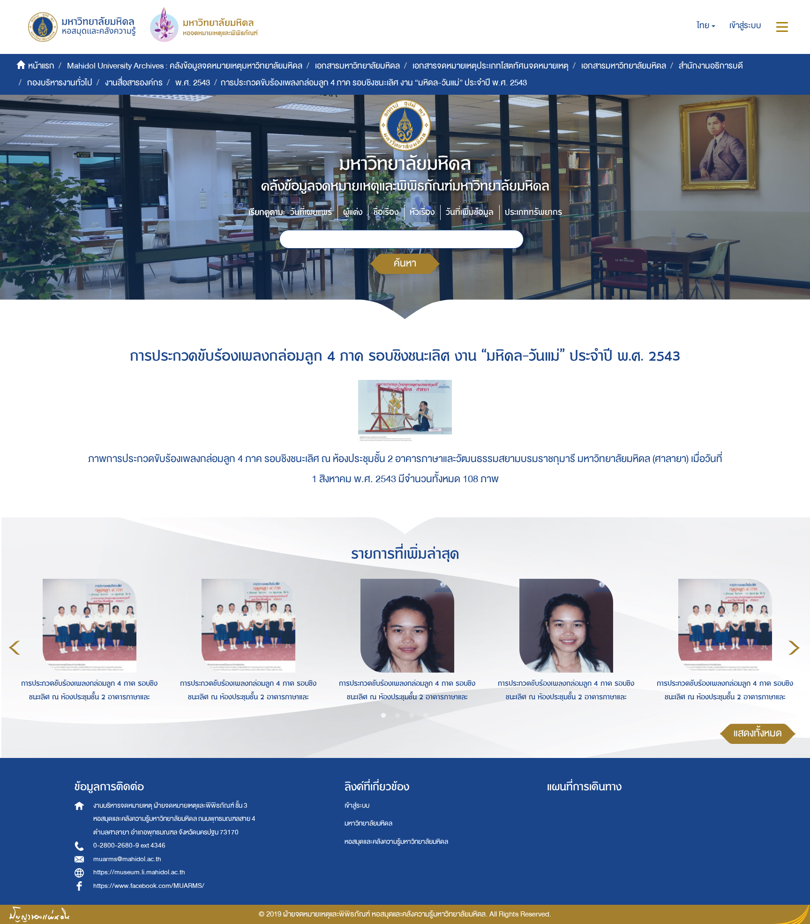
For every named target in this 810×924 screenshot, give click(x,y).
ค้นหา (405, 263)
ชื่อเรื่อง (386, 212)
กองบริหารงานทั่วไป (59, 83)
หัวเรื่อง (422, 212)
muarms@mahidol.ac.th (127, 859)
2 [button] (397, 715)
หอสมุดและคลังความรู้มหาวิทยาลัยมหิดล (396, 842)
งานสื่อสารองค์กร (134, 83)
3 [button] (411, 715)
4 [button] (425, 715)
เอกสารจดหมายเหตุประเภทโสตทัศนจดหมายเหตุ (490, 66)
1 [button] (383, 715)
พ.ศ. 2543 (192, 83)
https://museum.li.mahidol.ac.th (139, 872)
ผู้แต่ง (352, 212)
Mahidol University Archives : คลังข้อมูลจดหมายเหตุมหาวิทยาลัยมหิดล (184, 66)
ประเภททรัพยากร (533, 212)
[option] (87, 646)
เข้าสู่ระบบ (357, 805)
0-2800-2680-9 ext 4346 (129, 845)
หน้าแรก (41, 66)
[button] (706, 26)
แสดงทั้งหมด (758, 733)
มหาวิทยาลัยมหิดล (368, 823)
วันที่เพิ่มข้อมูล (470, 212)
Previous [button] (15, 648)
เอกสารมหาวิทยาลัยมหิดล (357, 66)
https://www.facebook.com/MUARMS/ (148, 886)
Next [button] (794, 648)
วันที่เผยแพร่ (311, 212)
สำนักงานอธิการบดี (711, 66)
